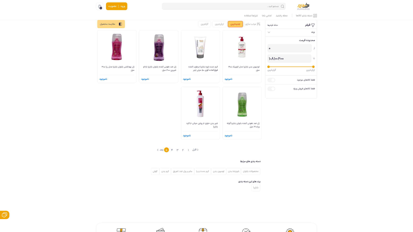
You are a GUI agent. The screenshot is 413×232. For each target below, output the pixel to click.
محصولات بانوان (250, 171)
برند (313, 32)
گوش (155, 171)
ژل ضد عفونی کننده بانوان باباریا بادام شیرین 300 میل (159, 68)
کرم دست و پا (202, 171)
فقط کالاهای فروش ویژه (304, 88)
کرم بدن (165, 171)
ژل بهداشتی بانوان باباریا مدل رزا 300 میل (118, 68)
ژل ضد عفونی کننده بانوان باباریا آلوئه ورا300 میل (243, 125)
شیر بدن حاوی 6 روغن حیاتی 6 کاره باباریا (202, 125)
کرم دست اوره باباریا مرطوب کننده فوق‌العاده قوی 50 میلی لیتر (203, 68)
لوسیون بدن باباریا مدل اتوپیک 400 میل (244, 68)
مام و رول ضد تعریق (182, 171)
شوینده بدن (233, 171)
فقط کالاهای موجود (306, 80)
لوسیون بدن (218, 171)
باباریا (255, 187)
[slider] (313, 67)
